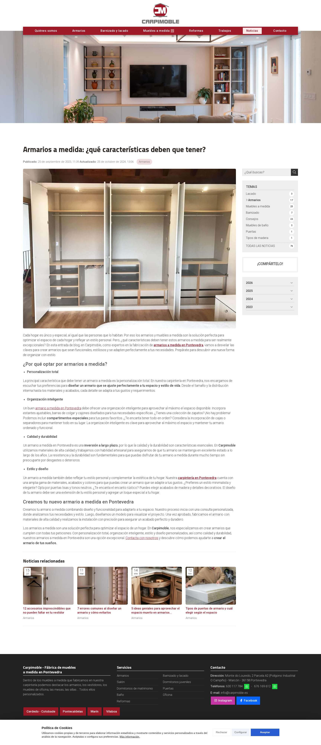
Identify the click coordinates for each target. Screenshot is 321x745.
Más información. (130, 736)
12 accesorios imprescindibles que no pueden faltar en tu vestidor (47, 610)
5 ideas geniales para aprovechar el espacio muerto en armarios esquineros (155, 611)
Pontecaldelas (73, 711)
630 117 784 (234, 686)
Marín (94, 711)
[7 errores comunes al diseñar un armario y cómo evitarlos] (102, 586)
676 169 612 (262, 686)
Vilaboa (111, 711)
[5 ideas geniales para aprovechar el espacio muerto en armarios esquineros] (156, 586)
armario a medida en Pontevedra (58, 408)
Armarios (144, 161)
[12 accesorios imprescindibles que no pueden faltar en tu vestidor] (48, 586)
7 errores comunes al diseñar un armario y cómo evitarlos (99, 610)
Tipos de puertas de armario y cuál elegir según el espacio (209, 610)
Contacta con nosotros (142, 538)
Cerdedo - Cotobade (41, 711)
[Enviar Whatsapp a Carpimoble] (246, 686)
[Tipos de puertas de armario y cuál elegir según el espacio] (211, 586)
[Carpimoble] (160, 13)
